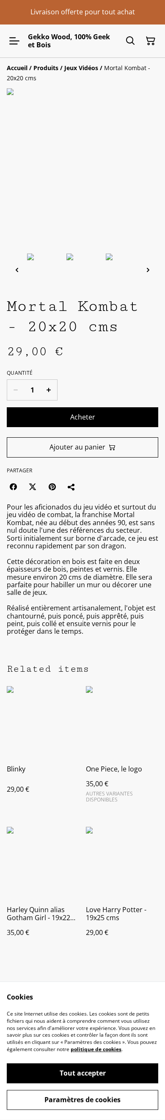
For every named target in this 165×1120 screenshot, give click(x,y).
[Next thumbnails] (148, 269)
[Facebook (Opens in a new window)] (13, 486)
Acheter (82, 417)
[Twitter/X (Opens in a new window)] (32, 486)
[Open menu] (14, 41)
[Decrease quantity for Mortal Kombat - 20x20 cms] (15, 390)
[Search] (130, 41)
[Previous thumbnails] (17, 269)
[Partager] (71, 486)
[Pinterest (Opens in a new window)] (52, 486)
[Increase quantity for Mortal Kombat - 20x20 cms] (49, 390)
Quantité (20, 373)
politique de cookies (96, 1049)
